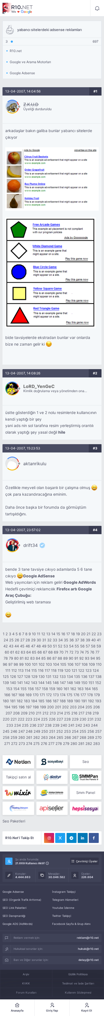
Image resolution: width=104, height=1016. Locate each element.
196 (22, 707)
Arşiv (26, 974)
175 (69, 695)
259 (14, 737)
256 (90, 731)
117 (47, 670)
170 (36, 695)
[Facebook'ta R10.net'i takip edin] (94, 838)
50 (49, 646)
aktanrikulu (34, 463)
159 (52, 688)
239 (56, 725)
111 (7, 670)
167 (14, 695)
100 (28, 664)
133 (63, 676)
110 (99, 664)
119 (60, 670)
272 (14, 743)
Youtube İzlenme (63, 907)
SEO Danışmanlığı (13, 915)
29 (33, 640)
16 (63, 634)
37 (77, 640)
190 (77, 701)
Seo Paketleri (13, 821)
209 (24, 713)
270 (98, 737)
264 (52, 737)
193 (98, 701)
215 (67, 713)
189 (70, 701)
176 (76, 695)
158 (45, 688)
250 (44, 731)
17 (68, 634)
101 (34, 664)
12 (43, 634)
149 (77, 682)
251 (52, 731)
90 (71, 658)
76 (92, 652)
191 (84, 701)
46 (28, 646)
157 (38, 688)
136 (84, 676)
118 (54, 670)
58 (93, 646)
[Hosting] (18, 761)
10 (34, 634)
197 (29, 707)
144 (41, 682)
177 (83, 695)
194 (7, 707)
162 (73, 688)
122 (81, 670)
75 (87, 652)
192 (91, 701)
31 (44, 640)
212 (45, 713)
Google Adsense (13, 891)
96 (5, 664)
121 (74, 670)
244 (94, 725)
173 (56, 695)
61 (12, 652)
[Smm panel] (85, 777)
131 (48, 676)
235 (25, 725)
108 (85, 664)
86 (49, 658)
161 (66, 688)
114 (27, 670)
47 (33, 646)
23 (99, 634)
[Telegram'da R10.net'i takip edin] (72, 838)
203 (73, 707)
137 (91, 676)
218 (88, 713)
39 (88, 640)
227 (60, 719)
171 (42, 695)
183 (27, 701)
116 (41, 670)
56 (82, 646)
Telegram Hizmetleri (65, 899)
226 (52, 719)
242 (78, 725)
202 (65, 707)
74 (82, 652)
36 (71, 640)
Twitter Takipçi (61, 915)
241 (71, 725)
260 (21, 737)
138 (98, 676)
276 (44, 743)
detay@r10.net (88, 959)
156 (31, 688)
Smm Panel (85, 792)
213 (53, 713)
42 (5, 646)
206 (96, 707)
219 (96, 713)
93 (87, 658)
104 (56, 664)
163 (80, 688)
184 (34, 701)
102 (42, 664)
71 (66, 652)
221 (14, 719)
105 (63, 664)
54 (71, 646)
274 (29, 743)
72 (71, 652)
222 (21, 719)
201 (58, 707)
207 (9, 713)
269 (90, 737)
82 (27, 658)
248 (29, 731)
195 (14, 707)
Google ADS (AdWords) (17, 923)
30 (39, 640)
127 (20, 676)
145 (48, 682)
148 (70, 682)
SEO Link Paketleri (14, 907)
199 (43, 707)
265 (60, 737)
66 (39, 652)
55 (77, 646)
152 (98, 682)
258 (6, 737)
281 (81, 743)
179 (97, 695)
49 (44, 646)
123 (88, 670)
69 (56, 652)
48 (38, 646)
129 (34, 676)
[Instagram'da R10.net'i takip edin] (49, 838)
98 (16, 664)
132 (55, 676)
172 (49, 695)
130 (42, 676)
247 (21, 731)
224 (36, 719)
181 (13, 701)
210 (32, 713)
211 (38, 713)
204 (81, 707)
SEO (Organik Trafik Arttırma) (21, 899)
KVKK (26, 983)
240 (63, 725)
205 (88, 707)
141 (20, 682)
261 (29, 737)
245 (6, 731)
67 (45, 652)
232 (98, 719)
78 (6, 658)
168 (21, 695)
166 (7, 695)
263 (44, 737)
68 (50, 652)
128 (27, 676)
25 (11, 640)
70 (61, 652)
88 (60, 658)
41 (99, 640)
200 (50, 707)
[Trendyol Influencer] (18, 792)
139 (6, 682)
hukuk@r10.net (88, 948)
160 (59, 688)
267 (75, 737)
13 (48, 634)
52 (60, 646)
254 (75, 731)
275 (36, 743)
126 (13, 676)
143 (34, 682)
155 (24, 688)
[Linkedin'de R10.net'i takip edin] (83, 838)
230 (83, 719)
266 (67, 737)
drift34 (30, 545)
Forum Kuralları (26, 992)
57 (88, 646)
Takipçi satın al (18, 777)
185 (41, 701)
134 (70, 676)
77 (97, 652)
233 (9, 725)
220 (6, 719)
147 (63, 682)
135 (77, 676)
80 (16, 658)
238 (48, 725)
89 (65, 658)
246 (14, 731)
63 (23, 652)
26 (17, 640)
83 (32, 658)
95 (98, 658)
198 (36, 707)
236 (33, 725)
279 (66, 743)
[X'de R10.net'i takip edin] (60, 838)
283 (96, 743)
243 (86, 725)
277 (51, 743)
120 (67, 670)
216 (74, 713)
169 (29, 695)
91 (76, 658)
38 (82, 640)
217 (81, 713)
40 (93, 640)
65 (34, 652)
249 (37, 731)
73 (77, 652)
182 (20, 701)
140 (13, 682)
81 (22, 658)
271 (7, 743)
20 (83, 634)
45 (22, 646)
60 (7, 652)
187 (56, 701)
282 (88, 743)
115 (34, 670)
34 (60, 640)
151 (91, 682)
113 (21, 670)
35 (66, 640)
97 (10, 664)
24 (6, 640)
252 (59, 731)
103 (49, 664)
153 (9, 688)
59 (99, 646)
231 (90, 719)
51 (55, 646)
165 (95, 688)
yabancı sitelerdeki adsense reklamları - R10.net (17, 8)
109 (92, 664)
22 (94, 634)
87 (54, 658)
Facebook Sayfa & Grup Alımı (71, 923)
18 (73, 634)
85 (43, 658)
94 (92, 658)
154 (16, 688)
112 (14, 670)
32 (49, 640)
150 (84, 682)
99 (21, 664)
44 (16, 646)
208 (16, 713)
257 (98, 731)
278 (58, 743)
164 (88, 688)
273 (22, 743)
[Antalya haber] (52, 792)
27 (22, 640)
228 (67, 719)
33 (55, 640)
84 (38, 658)
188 (63, 701)
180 (6, 701)
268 (83, 737)
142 (27, 682)
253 (67, 731)
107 (77, 664)
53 (66, 646)
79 (11, 658)
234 (17, 725)
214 (60, 713)
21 (88, 634)
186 (48, 701)
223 (29, 719)
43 (11, 646)
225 (44, 719)
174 (62, 695)
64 (28, 652)
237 (40, 725)
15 (58, 634)
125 (6, 676)
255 (83, 731)
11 (38, 634)
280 (73, 743)
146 (56, 682)
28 (28, 640)
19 (78, 634)
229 (75, 719)
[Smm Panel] (52, 761)
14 (53, 634)
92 (81, 658)
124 (96, 670)
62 (17, 652)
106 (70, 664)
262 (36, 737)
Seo (85, 761)
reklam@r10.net (88, 937)
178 (90, 695)
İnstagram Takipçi (63, 891)
